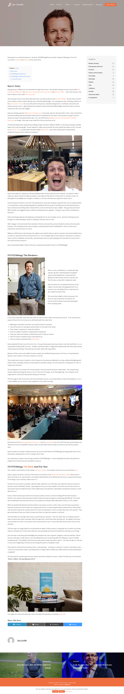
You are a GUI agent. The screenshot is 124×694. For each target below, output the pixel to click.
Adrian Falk (61, 614)
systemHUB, (50, 442)
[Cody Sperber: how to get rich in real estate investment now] (93, 665)
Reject (62, 691)
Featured (91, 69)
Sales (90, 85)
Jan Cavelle (22, 640)
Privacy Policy (72, 683)
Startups (91, 91)
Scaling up (92, 88)
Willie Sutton (45, 130)
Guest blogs (92, 76)
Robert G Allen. (60, 92)
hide (17, 68)
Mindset (91, 82)
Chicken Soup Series (44, 92)
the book (28, 466)
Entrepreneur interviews (62, 32)
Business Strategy (94, 63)
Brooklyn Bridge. (60, 99)
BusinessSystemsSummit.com (30, 442)
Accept (55, 691)
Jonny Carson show (16, 104)
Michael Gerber (56, 475)
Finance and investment (95, 72)
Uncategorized (93, 97)
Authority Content (40, 470)
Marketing (92, 79)
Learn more (68, 691)
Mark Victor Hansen (31, 92)
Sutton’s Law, (15, 130)
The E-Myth (66, 475)
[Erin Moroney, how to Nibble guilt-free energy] (31, 665)
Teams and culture (94, 94)
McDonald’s (35, 339)
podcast (26, 60)
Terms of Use (63, 683)
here (76, 470)
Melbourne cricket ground (32, 113)
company (17, 60)
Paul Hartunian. (30, 94)
